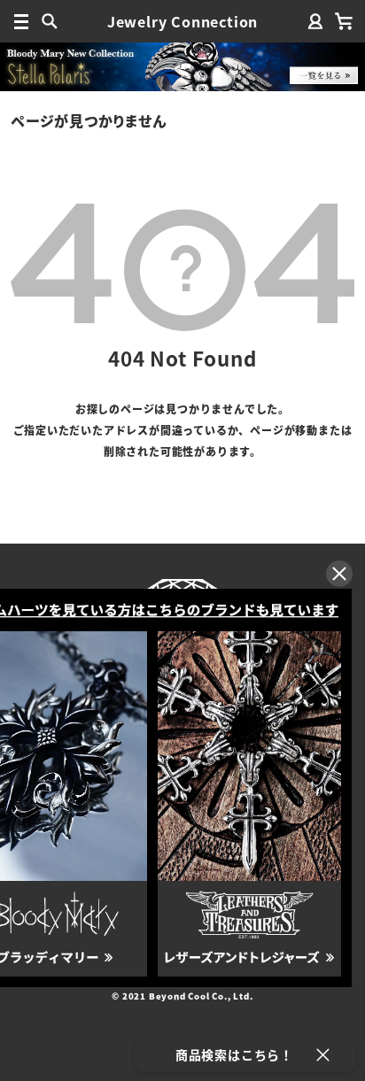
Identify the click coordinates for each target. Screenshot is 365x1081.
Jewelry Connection (182, 21)
